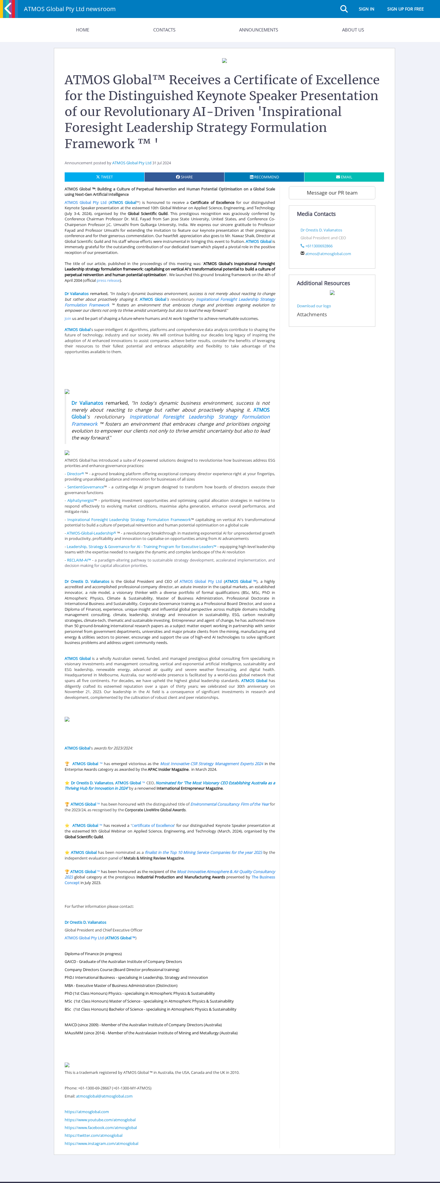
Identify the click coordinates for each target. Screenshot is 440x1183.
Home (82, 30)
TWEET (106, 177)
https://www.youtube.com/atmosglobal (100, 1119)
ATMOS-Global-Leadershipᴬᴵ (91, 533)
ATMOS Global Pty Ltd (131, 162)
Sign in (366, 9)
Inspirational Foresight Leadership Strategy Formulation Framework (129, 519)
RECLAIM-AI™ (79, 560)
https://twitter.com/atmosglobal (93, 1135)
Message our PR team (332, 192)
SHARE (186, 177)
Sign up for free (405, 9)
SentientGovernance (85, 487)
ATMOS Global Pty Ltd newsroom (70, 9)
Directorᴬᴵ (75, 473)
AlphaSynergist (80, 500)
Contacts (164, 30)
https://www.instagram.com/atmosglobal (101, 1143)
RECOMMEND (266, 177)
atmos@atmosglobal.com (328, 253)
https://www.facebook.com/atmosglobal (101, 1127)
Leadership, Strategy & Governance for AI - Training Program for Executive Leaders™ (141, 546)
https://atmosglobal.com (87, 1111)
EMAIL (346, 177)
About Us (353, 30)
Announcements (258, 30)
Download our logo (314, 305)
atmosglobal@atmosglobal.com (104, 1096)
